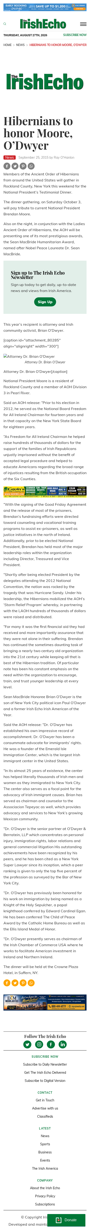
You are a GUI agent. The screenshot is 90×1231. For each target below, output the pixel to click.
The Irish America (45, 1168)
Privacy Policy (45, 1196)
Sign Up (45, 301)
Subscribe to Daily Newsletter (45, 1064)
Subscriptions (45, 1204)
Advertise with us (45, 1108)
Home (7, 45)
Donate (71, 1220)
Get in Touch (45, 1100)
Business (45, 1152)
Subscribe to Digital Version (45, 1081)
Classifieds (45, 1116)
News (20, 45)
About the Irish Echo (45, 1188)
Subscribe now (75, 35)
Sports (45, 1144)
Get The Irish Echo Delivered (45, 1072)
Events (45, 1160)
